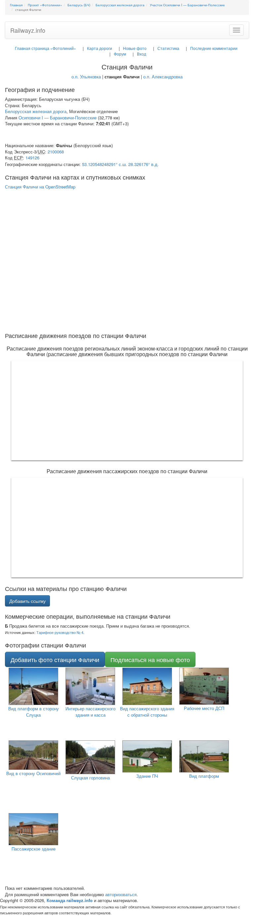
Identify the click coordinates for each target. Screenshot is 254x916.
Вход (141, 54)
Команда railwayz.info (70, 900)
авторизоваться (121, 894)
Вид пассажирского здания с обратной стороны (147, 711)
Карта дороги (99, 48)
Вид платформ (204, 776)
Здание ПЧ (147, 776)
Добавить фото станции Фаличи (55, 659)
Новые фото (135, 48)
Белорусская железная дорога (35, 111)
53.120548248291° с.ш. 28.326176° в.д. (120, 164)
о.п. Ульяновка (86, 76)
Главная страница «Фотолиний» (45, 48)
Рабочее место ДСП (204, 708)
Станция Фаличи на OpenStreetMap (40, 187)
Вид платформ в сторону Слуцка (33, 711)
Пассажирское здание (34, 849)
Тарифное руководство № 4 (59, 632)
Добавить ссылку (27, 601)
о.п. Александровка (163, 76)
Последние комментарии (213, 48)
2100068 (56, 151)
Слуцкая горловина (90, 777)
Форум (120, 54)
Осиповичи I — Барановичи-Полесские (58, 117)
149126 (32, 157)
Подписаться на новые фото (150, 659)
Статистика (168, 48)
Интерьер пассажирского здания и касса (90, 711)
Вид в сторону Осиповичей (33, 773)
